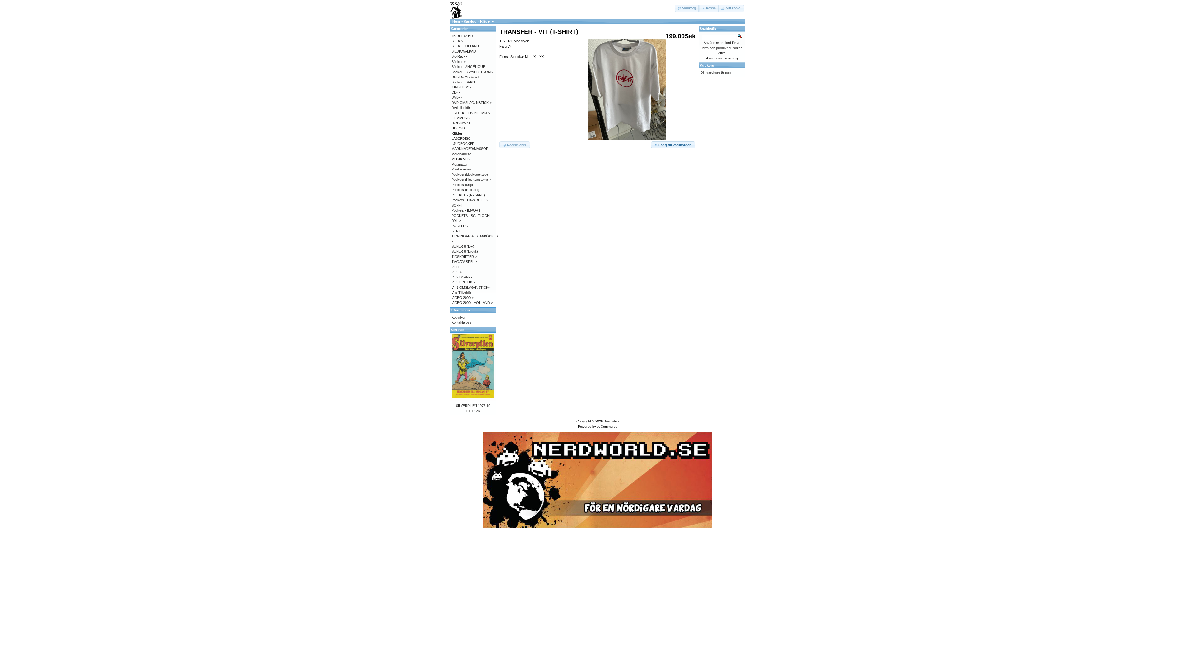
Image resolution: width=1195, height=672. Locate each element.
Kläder (485, 21)
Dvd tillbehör (461, 108)
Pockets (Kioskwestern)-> (471, 179)
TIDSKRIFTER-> (464, 257)
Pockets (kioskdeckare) (470, 174)
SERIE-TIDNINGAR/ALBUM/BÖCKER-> (475, 236)
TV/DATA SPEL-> (464, 262)
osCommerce (607, 426)
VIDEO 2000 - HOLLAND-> (472, 303)
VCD (455, 267)
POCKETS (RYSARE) (468, 195)
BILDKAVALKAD (464, 51)
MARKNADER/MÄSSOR (470, 149)
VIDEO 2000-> (463, 298)
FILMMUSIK (461, 118)
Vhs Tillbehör (461, 292)
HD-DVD (458, 128)
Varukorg (707, 65)
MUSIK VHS (461, 159)
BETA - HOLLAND (465, 46)
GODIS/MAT (461, 123)
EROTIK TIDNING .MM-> (471, 113)
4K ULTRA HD (462, 36)
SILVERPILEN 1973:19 (473, 406)
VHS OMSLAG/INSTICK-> (471, 287)
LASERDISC (461, 138)
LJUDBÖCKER (463, 144)
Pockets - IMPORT (466, 210)
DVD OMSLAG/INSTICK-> (472, 103)
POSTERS (460, 226)
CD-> (456, 92)
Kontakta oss (461, 322)
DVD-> (457, 97)
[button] (687, 8)
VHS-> (457, 272)
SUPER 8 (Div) (463, 246)
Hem (456, 21)
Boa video (611, 421)
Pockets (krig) (462, 185)
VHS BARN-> (462, 277)
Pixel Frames (461, 169)
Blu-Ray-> (459, 56)
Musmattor (460, 164)
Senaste (457, 330)
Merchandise (461, 154)
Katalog (470, 21)
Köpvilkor (459, 317)
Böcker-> (459, 61)
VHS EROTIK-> (463, 282)
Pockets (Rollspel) (465, 190)
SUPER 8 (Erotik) (465, 251)
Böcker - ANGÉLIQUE (468, 66)
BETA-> (457, 41)
